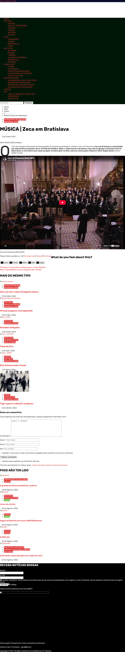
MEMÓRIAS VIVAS (11, 122)
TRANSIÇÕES (13, 39)
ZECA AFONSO (10, 342)
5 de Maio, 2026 (8, 351)
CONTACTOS (13, 99)
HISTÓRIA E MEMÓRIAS (17, 58)
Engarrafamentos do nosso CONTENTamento (21, 521)
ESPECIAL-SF (9, 397)
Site (1, 449)
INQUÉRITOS (13, 60)
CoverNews (34, 651)
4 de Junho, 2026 (9, 332)
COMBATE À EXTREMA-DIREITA (17, 549)
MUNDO (11, 42)
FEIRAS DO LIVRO (11, 498)
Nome (3, 440)
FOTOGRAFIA (13, 69)
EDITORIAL (12, 51)
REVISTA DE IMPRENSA (17, 26)
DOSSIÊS (7, 89)
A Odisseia (5, 537)
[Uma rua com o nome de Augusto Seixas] (6, 281)
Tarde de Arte (6, 346)
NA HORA (8, 21)
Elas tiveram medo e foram (13, 365)
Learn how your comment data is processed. (50, 465)
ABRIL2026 (8, 338)
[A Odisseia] (3, 527)
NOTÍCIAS (12, 32)
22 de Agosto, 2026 (10, 525)
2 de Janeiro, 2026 (9, 408)
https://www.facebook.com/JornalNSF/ (16, 589)
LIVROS (11, 67)
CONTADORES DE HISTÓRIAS (20, 73)
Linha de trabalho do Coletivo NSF (21, 94)
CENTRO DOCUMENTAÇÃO (19, 71)
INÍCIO (6, 19)
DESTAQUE (8, 302)
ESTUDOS (12, 62)
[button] (0, 139)
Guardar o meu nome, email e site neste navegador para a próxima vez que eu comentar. (37, 453)
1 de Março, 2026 (9, 370)
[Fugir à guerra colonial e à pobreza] (14, 391)
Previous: (23, 267)
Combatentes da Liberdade (15, 119)
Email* (2, 575)
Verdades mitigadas (10, 327)
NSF (5, 92)
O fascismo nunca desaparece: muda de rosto (21, 555)
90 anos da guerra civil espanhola (16, 311)
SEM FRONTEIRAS (11, 78)
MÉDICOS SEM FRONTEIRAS (19, 83)
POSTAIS (11, 35)
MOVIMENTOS (13, 44)
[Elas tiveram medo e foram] (6, 353)
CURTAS (11, 30)
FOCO (6, 37)
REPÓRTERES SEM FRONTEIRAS (21, 85)
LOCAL (10, 46)
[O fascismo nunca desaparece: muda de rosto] (5, 543)
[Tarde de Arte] (6, 334)
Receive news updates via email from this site (20, 461)
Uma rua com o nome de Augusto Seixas (19, 292)
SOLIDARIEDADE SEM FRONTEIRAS (22, 80)
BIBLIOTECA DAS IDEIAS (14, 547)
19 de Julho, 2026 (9, 296)
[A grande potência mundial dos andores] (4, 475)
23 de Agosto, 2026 (10, 490)
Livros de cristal (7, 504)
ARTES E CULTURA (15, 76)
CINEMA (7, 395)
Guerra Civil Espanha (12, 285)
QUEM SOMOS (13, 96)
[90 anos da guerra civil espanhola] (10, 298)
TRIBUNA (12, 28)
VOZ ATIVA (8, 48)
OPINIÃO (11, 53)
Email (3, 444)
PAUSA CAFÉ (9, 64)
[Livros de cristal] (4, 492)
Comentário (5, 436)
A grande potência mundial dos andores (18, 485)
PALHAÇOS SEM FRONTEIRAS (20, 87)
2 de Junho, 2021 (9, 137)
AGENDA (11, 23)
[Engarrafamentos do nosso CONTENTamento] (3, 510)
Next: (21, 269)
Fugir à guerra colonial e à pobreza (16, 403)
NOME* (3, 570)
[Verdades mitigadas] (5, 317)
